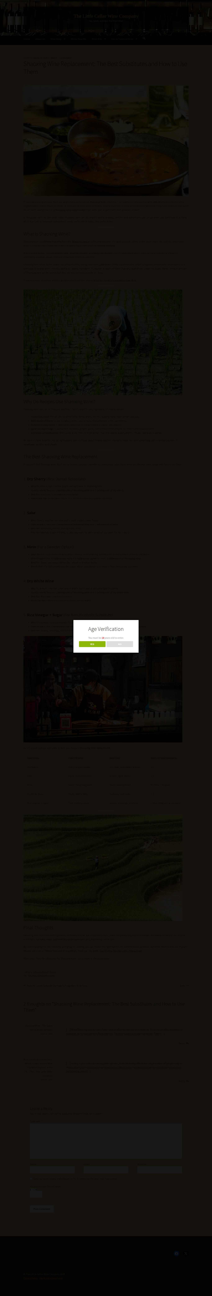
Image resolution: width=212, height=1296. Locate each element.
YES (92, 644)
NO (120, 644)
